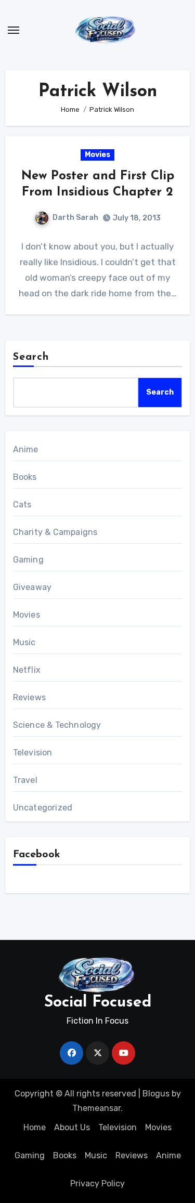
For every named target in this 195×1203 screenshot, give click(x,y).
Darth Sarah (75, 217)
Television (33, 752)
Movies (97, 154)
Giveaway (32, 587)
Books (25, 477)
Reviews (29, 697)
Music (24, 642)
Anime (25, 449)
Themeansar (96, 1108)
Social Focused (97, 1003)
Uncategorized (43, 808)
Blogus (156, 1094)
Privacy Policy (97, 1183)
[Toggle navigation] (13, 30)
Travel (25, 780)
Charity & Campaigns (55, 532)
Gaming (28, 560)
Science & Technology (57, 725)
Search (31, 357)
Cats (22, 504)
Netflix (27, 670)
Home (34, 1127)
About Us (72, 1127)
